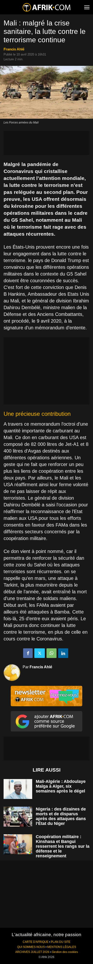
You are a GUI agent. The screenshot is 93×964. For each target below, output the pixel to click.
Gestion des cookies (65, 952)
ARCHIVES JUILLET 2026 (32, 952)
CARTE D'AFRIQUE (35, 942)
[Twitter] (39, 653)
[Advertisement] (46, 143)
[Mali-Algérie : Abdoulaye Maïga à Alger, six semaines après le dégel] (18, 789)
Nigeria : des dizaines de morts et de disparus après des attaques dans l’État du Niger (61, 816)
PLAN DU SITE (60, 942)
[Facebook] (28, 653)
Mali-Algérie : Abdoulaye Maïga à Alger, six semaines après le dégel (61, 786)
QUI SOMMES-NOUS (31, 947)
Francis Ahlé (14, 49)
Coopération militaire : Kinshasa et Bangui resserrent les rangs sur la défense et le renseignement (62, 846)
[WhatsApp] (51, 653)
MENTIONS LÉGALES (61, 947)
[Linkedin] (63, 653)
